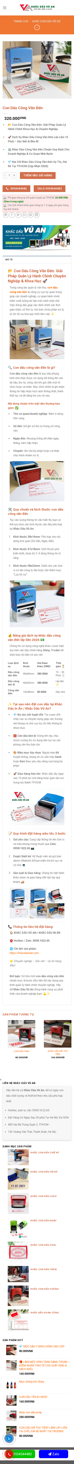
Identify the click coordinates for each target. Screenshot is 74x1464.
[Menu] (5, 7)
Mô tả (9, 259)
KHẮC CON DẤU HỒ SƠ (46, 21)
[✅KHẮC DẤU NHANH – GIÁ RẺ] (37, 7)
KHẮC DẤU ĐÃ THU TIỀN (58, 1052)
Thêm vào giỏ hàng (37, 175)
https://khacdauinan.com (24, 953)
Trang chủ (21, 21)
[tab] (37, 259)
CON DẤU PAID (21, 1051)
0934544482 (22, 1454)
